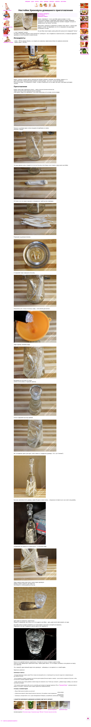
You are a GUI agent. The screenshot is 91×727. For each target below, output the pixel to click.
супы (41, 1)
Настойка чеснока (29, 709)
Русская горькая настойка (50, 711)
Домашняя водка (63, 709)
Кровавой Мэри (63, 685)
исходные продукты (43, 13)
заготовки (63, 1)
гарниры (46, 1)
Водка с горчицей (18, 709)
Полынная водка (27, 711)
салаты (37, 1)
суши (32, 1)
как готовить (41, 15)
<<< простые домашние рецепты (9, 720)
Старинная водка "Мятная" (37, 711)
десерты (51, 1)
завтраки (27, 1)
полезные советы (43, 16)
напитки (57, 1)
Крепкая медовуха (52, 709)
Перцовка (39, 709)
